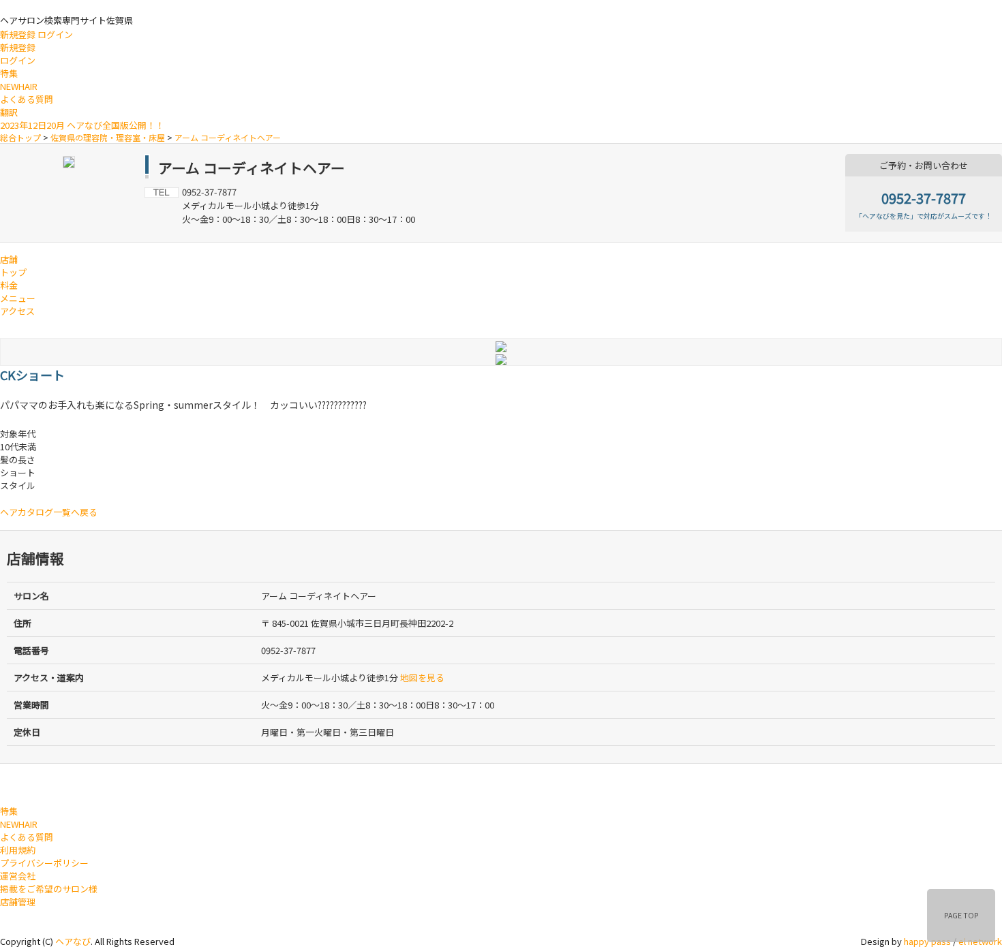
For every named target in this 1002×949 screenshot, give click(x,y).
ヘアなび (73, 941)
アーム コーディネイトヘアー (227, 137)
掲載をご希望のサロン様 (48, 888)
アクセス (17, 311)
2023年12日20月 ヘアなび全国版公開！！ (82, 125)
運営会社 (17, 875)
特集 (9, 73)
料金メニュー (17, 292)
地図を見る (422, 677)
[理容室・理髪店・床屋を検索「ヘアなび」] (56, 782)
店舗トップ (13, 266)
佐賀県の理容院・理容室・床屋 (107, 137)
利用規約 (17, 849)
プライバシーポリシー (44, 862)
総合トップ (20, 137)
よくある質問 (26, 99)
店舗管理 (17, 901)
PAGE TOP (961, 915)
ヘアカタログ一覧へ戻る (48, 511)
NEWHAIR (18, 86)
